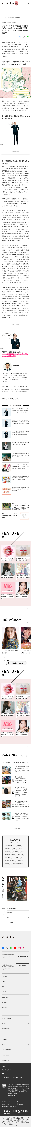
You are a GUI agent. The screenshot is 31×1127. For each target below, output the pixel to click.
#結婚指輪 (19, 845)
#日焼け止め (20, 860)
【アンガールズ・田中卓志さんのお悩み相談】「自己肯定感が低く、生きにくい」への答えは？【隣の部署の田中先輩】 (20, 433)
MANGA (4, 1023)
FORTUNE (4, 1007)
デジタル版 (10, 922)
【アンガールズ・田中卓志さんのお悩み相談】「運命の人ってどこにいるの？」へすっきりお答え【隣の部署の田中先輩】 (20, 421)
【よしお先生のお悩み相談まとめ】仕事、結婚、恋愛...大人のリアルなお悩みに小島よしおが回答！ (20, 455)
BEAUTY (4, 981)
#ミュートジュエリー (9, 845)
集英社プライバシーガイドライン (9, 1104)
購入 (8, 917)
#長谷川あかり (8, 857)
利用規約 (21, 1104)
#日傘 (22, 851)
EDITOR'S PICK (6, 1028)
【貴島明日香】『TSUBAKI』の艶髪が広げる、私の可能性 (7, 576)
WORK (3, 986)
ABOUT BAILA (6, 1055)
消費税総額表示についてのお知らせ (10, 1106)
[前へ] (23, 657)
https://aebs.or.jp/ (12, 1095)
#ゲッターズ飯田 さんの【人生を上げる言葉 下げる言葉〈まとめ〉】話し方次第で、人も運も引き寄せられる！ (20, 466)
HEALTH (4, 992)
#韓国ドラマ (20, 854)
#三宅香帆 (16, 857)
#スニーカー (7, 848)
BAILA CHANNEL (6, 1050)
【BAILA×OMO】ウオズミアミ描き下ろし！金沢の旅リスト (23, 577)
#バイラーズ (7, 851)
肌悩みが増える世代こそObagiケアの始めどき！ (22, 595)
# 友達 (17, 398)
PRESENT (4, 1039)
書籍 (3, 1073)
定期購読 (9, 912)
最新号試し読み (11, 908)
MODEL (4, 1034)
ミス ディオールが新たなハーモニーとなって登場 (7, 559)
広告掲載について (6, 1102)
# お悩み (4, 398)
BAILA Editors (6, 1060)
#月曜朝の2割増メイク (17, 863)
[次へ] (28, 657)
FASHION (4, 976)
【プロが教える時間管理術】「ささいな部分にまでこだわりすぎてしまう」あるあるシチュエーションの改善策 (20, 478)
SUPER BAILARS (6, 1018)
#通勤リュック (22, 848)
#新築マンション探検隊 (10, 854)
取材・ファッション (7, 1070)
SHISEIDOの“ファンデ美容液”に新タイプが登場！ (23, 559)
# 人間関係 (11, 398)
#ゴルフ (22, 857)
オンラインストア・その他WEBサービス (12, 1077)
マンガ (3, 1066)
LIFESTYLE (5, 997)
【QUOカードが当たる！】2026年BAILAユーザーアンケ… (7, 596)
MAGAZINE (5, 1013)
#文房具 (14, 848)
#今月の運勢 (15, 851)
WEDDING (5, 1002)
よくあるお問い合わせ (17, 1102)
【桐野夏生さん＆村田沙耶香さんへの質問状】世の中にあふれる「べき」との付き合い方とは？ (20, 489)
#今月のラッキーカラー (10, 860)
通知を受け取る (23, 956)
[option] (15, 573)
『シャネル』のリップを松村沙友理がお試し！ (10, 652)
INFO (3, 1044)
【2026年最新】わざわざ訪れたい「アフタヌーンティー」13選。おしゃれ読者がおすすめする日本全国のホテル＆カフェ (22, 804)
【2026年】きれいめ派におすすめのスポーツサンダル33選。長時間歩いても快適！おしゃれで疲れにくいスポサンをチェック (22, 816)
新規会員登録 (22, 965)
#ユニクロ (7, 863)
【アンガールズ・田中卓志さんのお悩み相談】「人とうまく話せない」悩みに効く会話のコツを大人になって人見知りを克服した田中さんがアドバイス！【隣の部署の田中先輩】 (20, 412)
